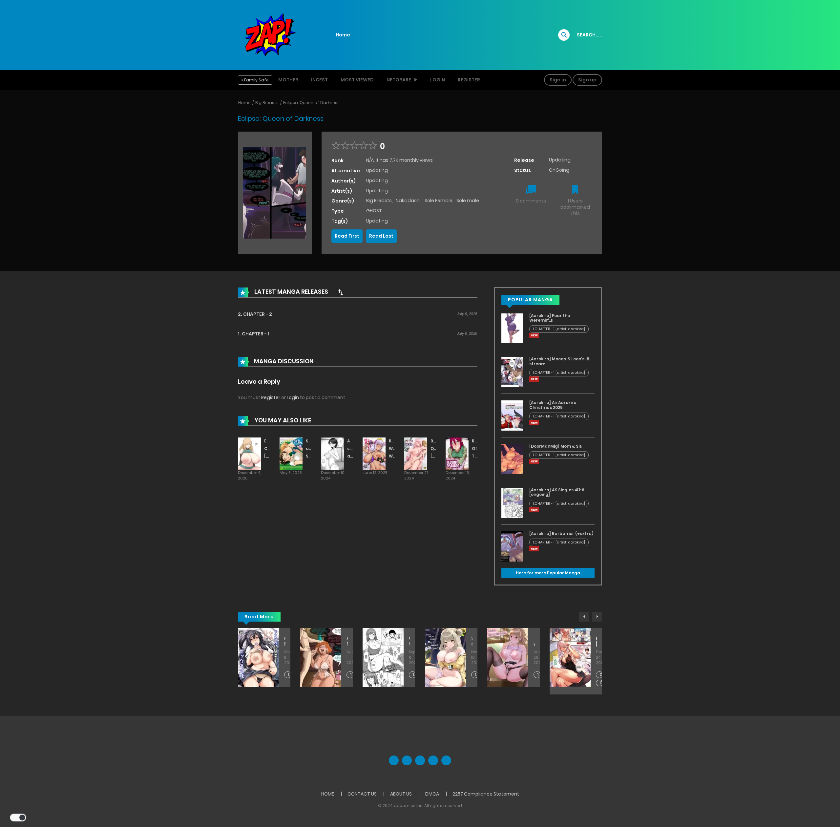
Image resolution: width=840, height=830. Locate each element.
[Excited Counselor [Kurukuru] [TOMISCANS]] (249, 453)
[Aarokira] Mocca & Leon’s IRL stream (560, 361)
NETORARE (399, 79)
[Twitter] (407, 760)
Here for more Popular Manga (548, 573)
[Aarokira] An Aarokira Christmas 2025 (553, 405)
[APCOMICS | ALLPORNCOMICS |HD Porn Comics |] (269, 34)
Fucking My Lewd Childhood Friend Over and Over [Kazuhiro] (284, 641)
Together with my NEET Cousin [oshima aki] (534, 641)
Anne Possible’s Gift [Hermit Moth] (347, 641)
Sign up (587, 79)
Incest (319, 79)
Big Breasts (267, 102)
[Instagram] (446, 760)
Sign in (558, 79)
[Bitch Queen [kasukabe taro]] (415, 453)
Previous (584, 617)
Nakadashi (408, 200)
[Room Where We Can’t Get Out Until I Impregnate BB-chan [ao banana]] (374, 453)
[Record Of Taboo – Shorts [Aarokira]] (457, 453)
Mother (288, 79)
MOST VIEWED (357, 79)
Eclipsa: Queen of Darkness (311, 102)
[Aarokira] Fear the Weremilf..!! (549, 318)
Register (469, 79)
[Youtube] (420, 760)
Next (597, 617)
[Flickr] (433, 760)
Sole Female (438, 200)
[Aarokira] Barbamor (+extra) (561, 533)
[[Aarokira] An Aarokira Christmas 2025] (512, 415)
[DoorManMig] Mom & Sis (555, 446)
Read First (347, 236)
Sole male (467, 200)
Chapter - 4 (601, 683)
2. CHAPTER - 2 (255, 314)
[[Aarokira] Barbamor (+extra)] (512, 546)
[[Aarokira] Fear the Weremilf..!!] (512, 328)
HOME (327, 794)
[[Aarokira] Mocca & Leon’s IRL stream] (512, 371)
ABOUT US (401, 794)
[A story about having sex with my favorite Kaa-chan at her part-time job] (332, 453)
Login (437, 79)
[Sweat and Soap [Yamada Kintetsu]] (291, 453)
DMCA (432, 794)
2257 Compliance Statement (485, 794)
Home (343, 35)
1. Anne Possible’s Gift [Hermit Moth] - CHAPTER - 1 (352, 675)
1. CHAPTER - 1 (253, 333)
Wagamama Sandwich (409, 641)
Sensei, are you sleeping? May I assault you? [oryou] (471, 641)
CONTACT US (362, 794)
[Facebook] (394, 760)
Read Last (381, 236)
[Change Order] (340, 292)
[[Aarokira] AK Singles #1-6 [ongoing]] (512, 502)
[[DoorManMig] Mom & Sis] (512, 459)
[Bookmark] (575, 190)
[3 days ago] (534, 335)
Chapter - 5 (601, 675)
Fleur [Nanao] (596, 641)
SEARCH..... (589, 35)
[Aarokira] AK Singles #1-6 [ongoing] (556, 492)
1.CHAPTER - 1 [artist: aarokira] (559, 328)
